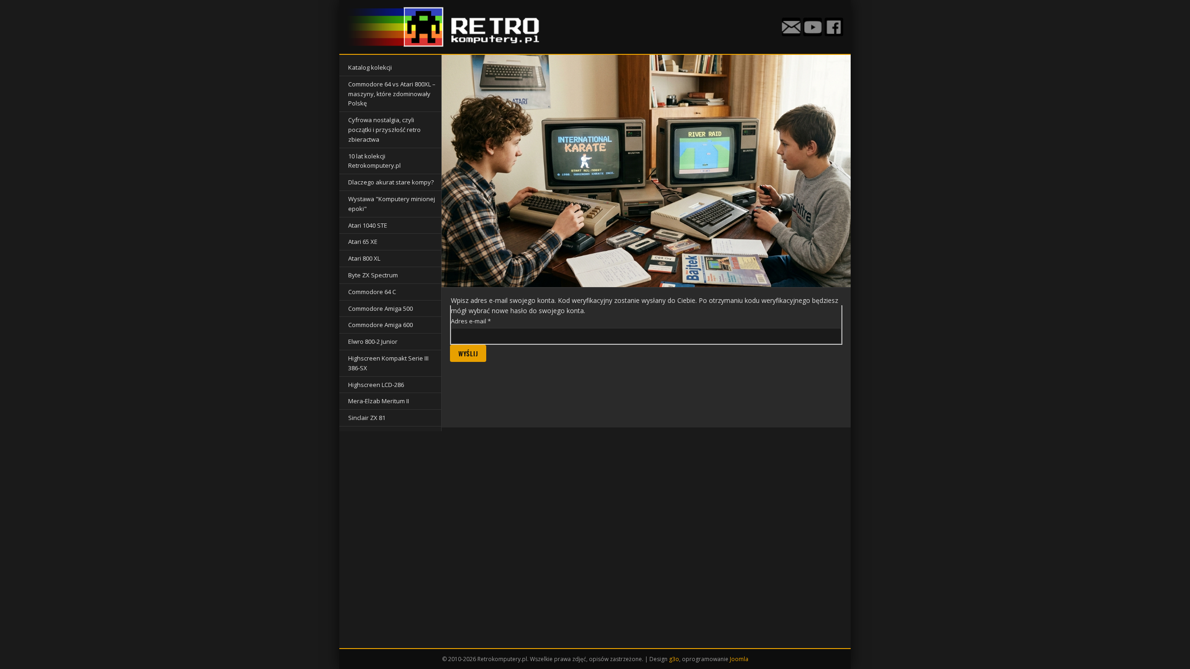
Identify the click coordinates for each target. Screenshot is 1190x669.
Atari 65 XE (362, 241)
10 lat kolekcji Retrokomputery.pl (374, 161)
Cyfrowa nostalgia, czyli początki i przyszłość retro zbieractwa (384, 130)
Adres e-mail (471, 321)
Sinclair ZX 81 (366, 417)
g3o (674, 659)
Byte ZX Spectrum (373, 275)
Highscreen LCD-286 (376, 384)
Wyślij (468, 353)
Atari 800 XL (364, 258)
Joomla (739, 659)
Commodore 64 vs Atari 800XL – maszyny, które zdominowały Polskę (392, 94)
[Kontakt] (791, 27)
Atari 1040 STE (367, 225)
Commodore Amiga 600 (380, 325)
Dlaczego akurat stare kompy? (391, 182)
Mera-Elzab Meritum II (378, 401)
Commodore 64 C (372, 292)
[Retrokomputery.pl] (447, 27)
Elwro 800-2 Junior (372, 341)
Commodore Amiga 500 (380, 308)
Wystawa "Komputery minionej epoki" (391, 204)
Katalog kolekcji (370, 67)
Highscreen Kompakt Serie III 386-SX (388, 363)
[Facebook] (834, 27)
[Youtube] (812, 27)
